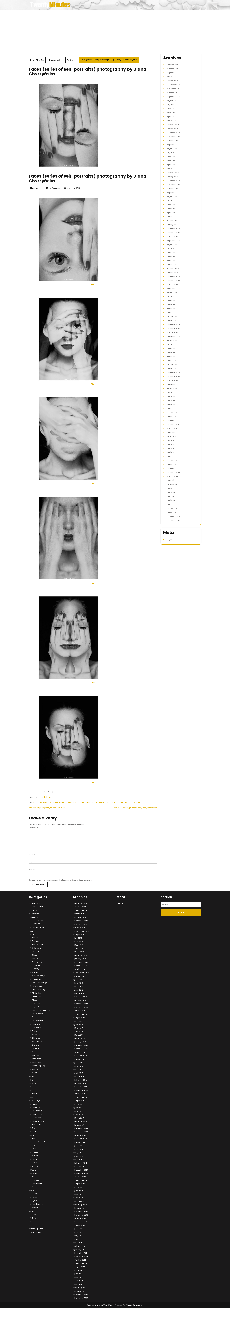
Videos (35, 1207)
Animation (34, 914)
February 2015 (173, 316)
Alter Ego (34, 910)
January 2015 (172, 320)
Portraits (71, 60)
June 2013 (171, 396)
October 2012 (172, 428)
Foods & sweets (39, 1142)
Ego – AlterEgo (37, 60)
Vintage (35, 1069)
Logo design (37, 1114)
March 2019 (171, 120)
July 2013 (170, 392)
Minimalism (37, 993)
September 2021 (173, 72)
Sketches (36, 1038)
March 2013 (171, 408)
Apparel (35, 1093)
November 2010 (173, 520)
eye (73, 802)
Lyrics (34, 1200)
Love (34, 1149)
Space (33, 1222)
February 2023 (173, 65)
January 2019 (172, 128)
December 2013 (173, 372)
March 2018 (171, 168)
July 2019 (170, 104)
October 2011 (172, 476)
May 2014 (171, 352)
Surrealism (37, 1052)
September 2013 (173, 384)
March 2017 (171, 216)
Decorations (37, 920)
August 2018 (172, 148)
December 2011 (173, 468)
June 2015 (171, 300)
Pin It (93, 284)
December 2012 (173, 420)
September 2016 (173, 240)
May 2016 (171, 256)
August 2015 (172, 292)
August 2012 (172, 436)
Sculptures (37, 1034)
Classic (35, 955)
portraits (112, 802)
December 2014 (173, 324)
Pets (32, 1211)
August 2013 (172, 388)
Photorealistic (38, 1020)
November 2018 (173, 136)
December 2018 (173, 132)
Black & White (38, 944)
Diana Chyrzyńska (40, 802)
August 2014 (172, 340)
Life (32, 1135)
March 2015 (171, 312)
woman (137, 802)
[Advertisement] (115, 29)
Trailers (35, 1187)
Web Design (35, 1232)
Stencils (35, 1045)
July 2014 (170, 344)
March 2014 (171, 360)
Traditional (37, 1059)
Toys (32, 1225)
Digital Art (36, 965)
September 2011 (173, 480)
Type (34, 1128)
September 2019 (173, 96)
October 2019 (172, 92)
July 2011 (170, 488)
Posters (35, 1180)
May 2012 (171, 448)
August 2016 (172, 244)
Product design (38, 1121)
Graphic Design (39, 975)
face (77, 802)
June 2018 (171, 156)
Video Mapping (38, 1065)
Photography (55, 60)
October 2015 (172, 284)
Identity (33, 1104)
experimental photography (60, 802)
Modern (35, 1000)
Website (32, 869)
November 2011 (173, 472)
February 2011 (173, 508)
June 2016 (171, 252)
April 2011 (171, 500)
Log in (169, 539)
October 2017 (172, 188)
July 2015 (170, 296)
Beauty (33, 1076)
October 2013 (172, 380)
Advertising (35, 903)
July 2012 (170, 440)
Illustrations (37, 979)
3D (33, 934)
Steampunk (37, 1041)
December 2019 (173, 84)
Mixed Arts (36, 996)
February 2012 (173, 460)
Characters (37, 951)
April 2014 (171, 356)
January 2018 (172, 176)
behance (48, 797)
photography (103, 802)
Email (31, 862)
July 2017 (170, 200)
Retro (34, 1031)
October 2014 (172, 332)
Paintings (36, 1003)
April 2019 (171, 116)
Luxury (35, 1152)
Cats (34, 1214)
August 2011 (172, 484)
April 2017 (171, 212)
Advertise (79, 1319)
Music (33, 1190)
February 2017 (173, 220)
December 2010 (173, 516)
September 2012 (173, 432)
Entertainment (36, 1087)
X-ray (34, 1072)
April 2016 (171, 260)
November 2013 (173, 376)
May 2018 (171, 160)
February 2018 (173, 172)
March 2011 (171, 504)
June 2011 (171, 492)
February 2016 (173, 268)
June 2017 (171, 204)
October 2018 (172, 140)
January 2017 (172, 224)
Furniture (36, 924)
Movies (33, 1173)
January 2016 (172, 272)
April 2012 (171, 452)
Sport (34, 1159)
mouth (94, 802)
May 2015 (171, 304)
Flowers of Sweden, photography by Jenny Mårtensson (135, 808)
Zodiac (35, 1166)
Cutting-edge (37, 962)
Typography (37, 1062)
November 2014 (173, 328)
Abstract (35, 937)
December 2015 (173, 276)
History (35, 1145)
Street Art (36, 1048)
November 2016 (173, 232)
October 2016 (172, 236)
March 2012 (171, 456)
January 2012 (172, 464)
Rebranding (37, 1124)
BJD (31, 1080)
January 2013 (172, 416)
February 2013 (173, 412)
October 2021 (172, 69)
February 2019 (173, 124)
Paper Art (36, 1007)
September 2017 (173, 192)
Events (35, 1197)
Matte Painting (38, 989)
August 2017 (172, 196)
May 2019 (171, 112)
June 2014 (171, 348)
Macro (36, 1017)
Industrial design (39, 982)
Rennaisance (38, 1027)
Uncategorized (36, 1229)
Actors (35, 1176)
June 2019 (171, 108)
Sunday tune (37, 1204)
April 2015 (171, 308)
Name (32, 854)
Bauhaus (36, 941)
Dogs (34, 1218)
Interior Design (38, 927)
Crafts (33, 1083)
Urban (35, 1162)
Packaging (36, 1117)
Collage (35, 958)
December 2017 (173, 180)
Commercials (37, 906)
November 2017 (173, 184)
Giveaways (35, 1100)
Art (31, 931)
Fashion (33, 1090)
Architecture (35, 917)
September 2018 (173, 144)
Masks (33, 1170)
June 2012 (171, 444)
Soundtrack (37, 1183)
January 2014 (172, 368)
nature (35, 1155)
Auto (34, 1138)
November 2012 (173, 424)
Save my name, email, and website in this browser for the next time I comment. (60, 880)
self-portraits (122, 802)
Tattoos (35, 1055)
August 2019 (172, 100)
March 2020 (171, 76)
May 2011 (171, 496)
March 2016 (171, 264)
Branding (36, 1107)
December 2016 (173, 228)
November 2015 (173, 280)
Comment (33, 827)
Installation (35, 1132)
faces (82, 802)
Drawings (36, 969)
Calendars (36, 948)
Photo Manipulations (41, 1010)
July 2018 (170, 152)
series (130, 802)
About (77, 1312)
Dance (35, 1194)
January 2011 (172, 512)
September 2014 (173, 336)
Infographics (37, 986)
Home (77, 1304)
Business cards (39, 1110)
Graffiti (35, 972)
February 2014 (173, 364)
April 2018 (171, 164)
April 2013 (171, 404)
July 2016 (170, 248)
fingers (88, 802)
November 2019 (173, 88)
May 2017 (171, 208)
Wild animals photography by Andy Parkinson (47, 808)
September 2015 (173, 288)
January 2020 (172, 80)
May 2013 (171, 400)
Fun (32, 1097)
